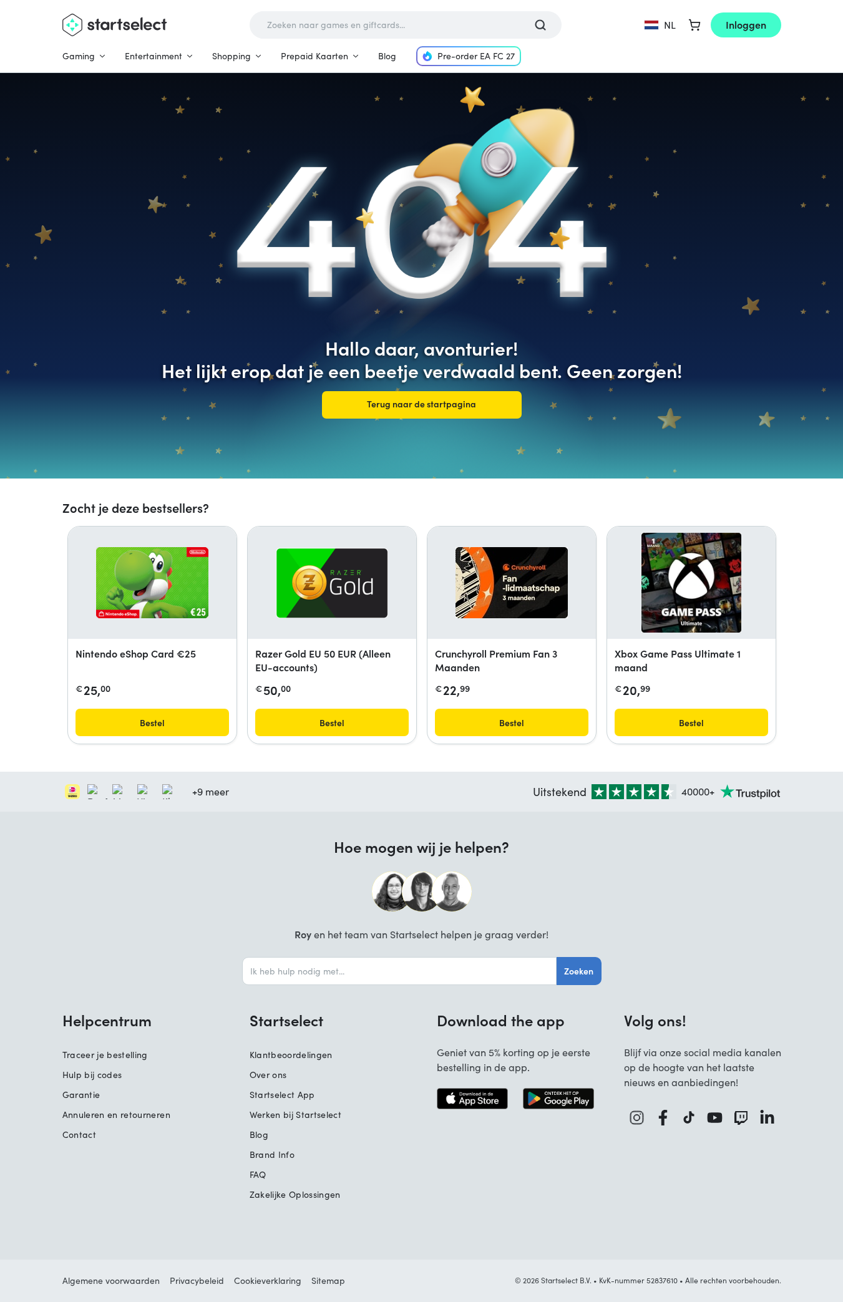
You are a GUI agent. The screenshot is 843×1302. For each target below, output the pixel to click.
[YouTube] (715, 1117)
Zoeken (578, 970)
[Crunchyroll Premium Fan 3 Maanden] (512, 582)
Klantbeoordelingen (291, 1055)
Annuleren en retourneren (116, 1114)
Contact (79, 1134)
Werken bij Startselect (296, 1114)
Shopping (231, 56)
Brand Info (272, 1154)
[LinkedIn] (767, 1117)
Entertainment (153, 56)
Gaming (78, 56)
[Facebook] (663, 1117)
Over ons (268, 1075)
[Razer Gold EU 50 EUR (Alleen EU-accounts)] (332, 583)
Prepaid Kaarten (314, 56)
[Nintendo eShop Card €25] (152, 582)
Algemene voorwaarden (111, 1280)
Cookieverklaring (267, 1280)
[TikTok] (689, 1117)
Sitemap (328, 1280)
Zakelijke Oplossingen (295, 1194)
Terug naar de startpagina (421, 403)
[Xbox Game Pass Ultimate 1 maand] (691, 583)
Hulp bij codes (92, 1075)
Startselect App (282, 1094)
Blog (387, 56)
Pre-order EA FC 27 (476, 56)
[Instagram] (637, 1117)
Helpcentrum (107, 1020)
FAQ (258, 1174)
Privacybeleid (197, 1280)
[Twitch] (741, 1117)
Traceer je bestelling (105, 1055)
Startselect (286, 1020)
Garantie (81, 1094)
